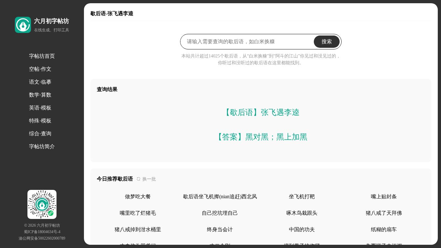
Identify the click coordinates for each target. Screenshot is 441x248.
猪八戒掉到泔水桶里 (138, 229)
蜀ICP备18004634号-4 (42, 232)
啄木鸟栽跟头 (301, 213)
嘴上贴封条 (384, 196)
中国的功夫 (302, 229)
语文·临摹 (40, 82)
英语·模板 (40, 107)
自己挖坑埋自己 (220, 213)
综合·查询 (40, 133)
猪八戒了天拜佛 (384, 213)
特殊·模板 (40, 120)
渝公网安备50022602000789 (42, 238)
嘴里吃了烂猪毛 (138, 213)
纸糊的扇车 (384, 229)
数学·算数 (40, 95)
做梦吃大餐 (138, 196)
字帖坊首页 (42, 56)
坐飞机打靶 (302, 196)
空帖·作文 (40, 69)
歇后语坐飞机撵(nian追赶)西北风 (220, 196)
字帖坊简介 (42, 146)
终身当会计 (220, 229)
